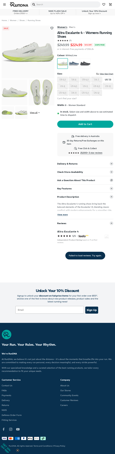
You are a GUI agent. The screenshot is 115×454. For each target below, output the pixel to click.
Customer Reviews (69, 400)
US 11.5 (85, 93)
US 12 (96, 93)
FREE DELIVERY (20, 12)
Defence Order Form (12, 415)
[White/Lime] (62, 63)
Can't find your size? (67, 98)
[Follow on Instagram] (11, 429)
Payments (6, 395)
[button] (8, 445)
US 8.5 (74, 86)
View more (62, 214)
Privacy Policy (59, 446)
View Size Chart (106, 74)
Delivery (6, 400)
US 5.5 (62, 79)
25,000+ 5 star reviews (91, 152)
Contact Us (7, 385)
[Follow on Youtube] (18, 429)
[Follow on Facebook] (3, 429)
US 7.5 (108, 79)
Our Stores (65, 390)
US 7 (96, 79)
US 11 (74, 93)
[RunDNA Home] (19, 4)
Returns (5, 405)
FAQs (4, 390)
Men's (72, 27)
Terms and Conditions (42, 446)
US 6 (74, 79)
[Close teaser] (17, 450)
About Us (64, 385)
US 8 (62, 86)
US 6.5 (85, 79)
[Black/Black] (85, 63)
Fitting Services (9, 420)
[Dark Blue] (74, 63)
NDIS (4, 410)
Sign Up (92, 310)
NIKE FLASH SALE (57, 12)
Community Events (69, 395)
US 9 (85, 86)
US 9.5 (96, 86)
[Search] (33, 4)
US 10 (108, 86)
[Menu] (4, 4)
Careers (64, 405)
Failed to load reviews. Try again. (85, 255)
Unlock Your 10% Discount (94, 12)
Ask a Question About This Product (76, 180)
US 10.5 (62, 93)
